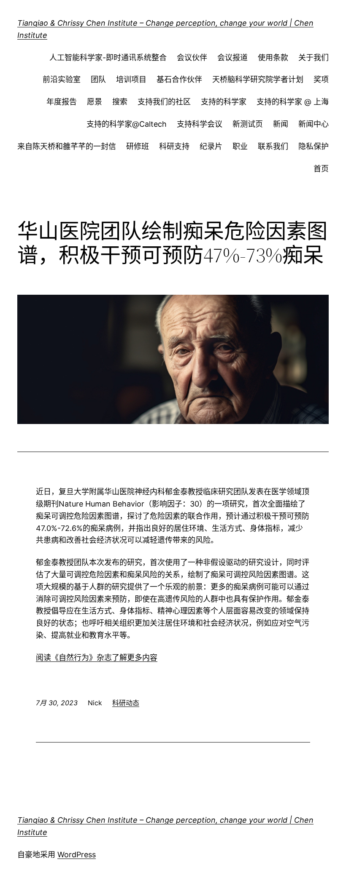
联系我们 (273, 146)
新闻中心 (313, 124)
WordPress (76, 854)
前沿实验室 (62, 79)
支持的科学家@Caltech (126, 124)
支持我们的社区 (164, 101)
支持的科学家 (223, 101)
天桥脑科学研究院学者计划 (257, 79)
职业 (240, 146)
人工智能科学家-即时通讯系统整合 (108, 57)
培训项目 (131, 79)
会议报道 (232, 57)
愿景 (94, 101)
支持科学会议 (199, 124)
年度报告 (61, 101)
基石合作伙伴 (179, 79)
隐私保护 (313, 146)
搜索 (119, 101)
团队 (98, 79)
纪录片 (211, 146)
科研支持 (174, 146)
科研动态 (125, 703)
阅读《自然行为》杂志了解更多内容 (96, 657)
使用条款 (273, 57)
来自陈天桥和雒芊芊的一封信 (66, 146)
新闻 (280, 124)
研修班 (137, 146)
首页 (321, 168)
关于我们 (313, 57)
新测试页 (247, 124)
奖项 (321, 79)
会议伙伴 (192, 57)
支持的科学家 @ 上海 (293, 101)
